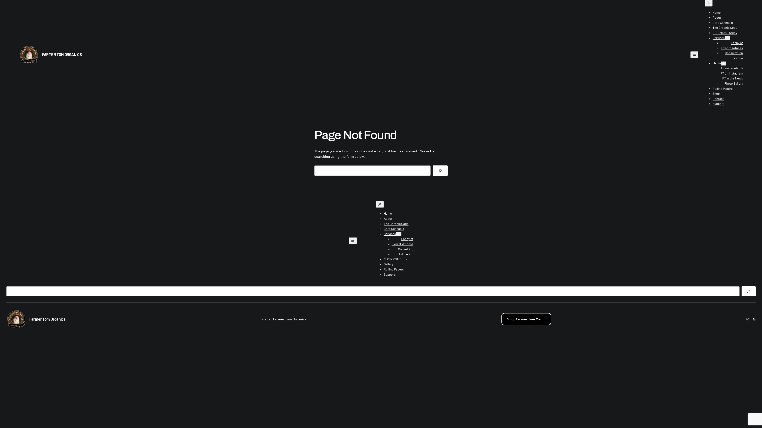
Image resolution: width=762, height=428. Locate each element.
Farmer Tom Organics (62, 54)
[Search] (440, 170)
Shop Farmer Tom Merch (526, 319)
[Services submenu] (727, 38)
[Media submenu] (723, 63)
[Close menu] (709, 3)
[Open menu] (694, 54)
